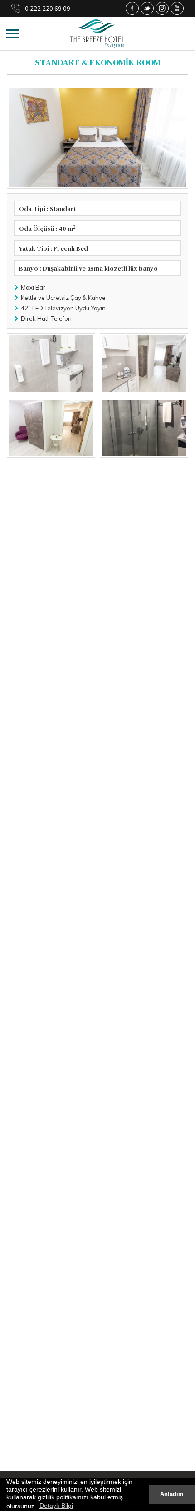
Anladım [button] (172, 1494)
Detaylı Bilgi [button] (56, 1505)
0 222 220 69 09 (47, 8)
